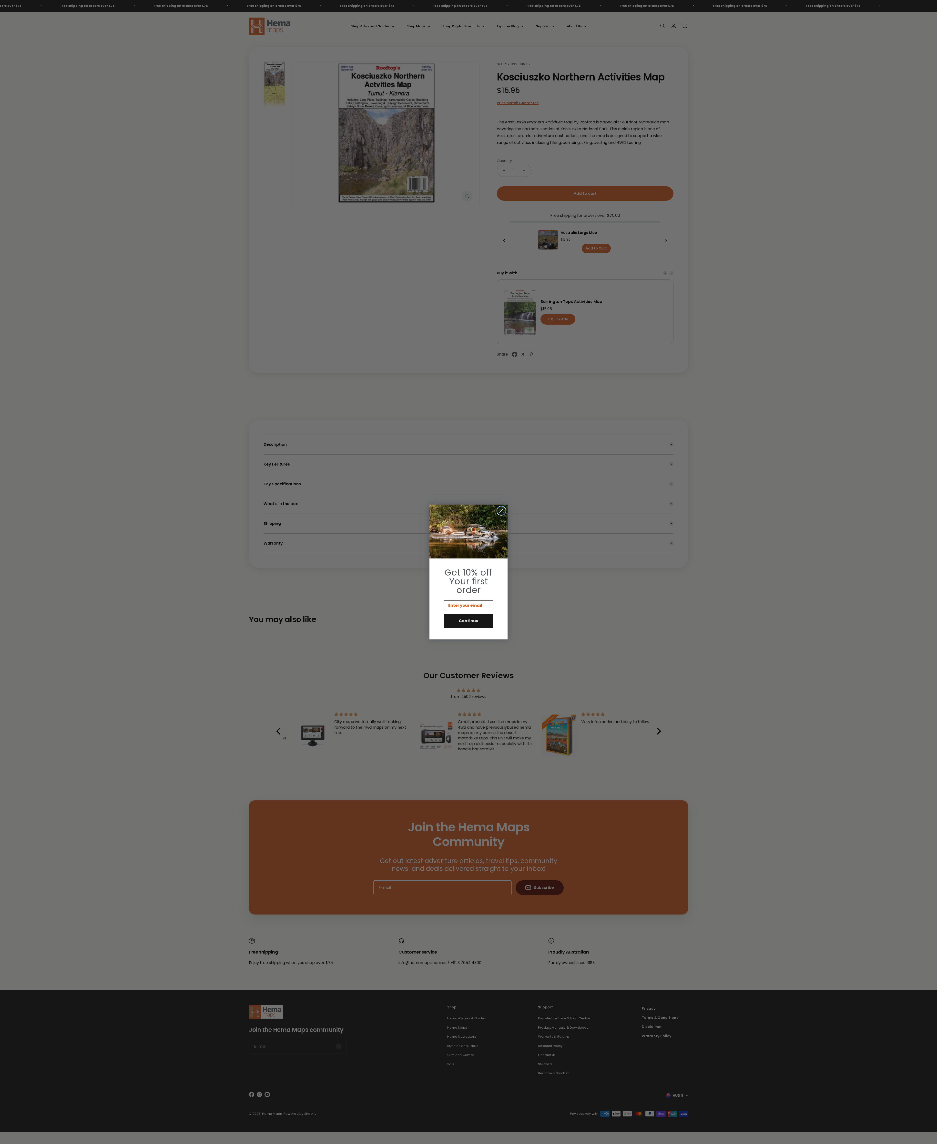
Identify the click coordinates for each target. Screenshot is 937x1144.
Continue (468, 621)
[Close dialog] (501, 511)
